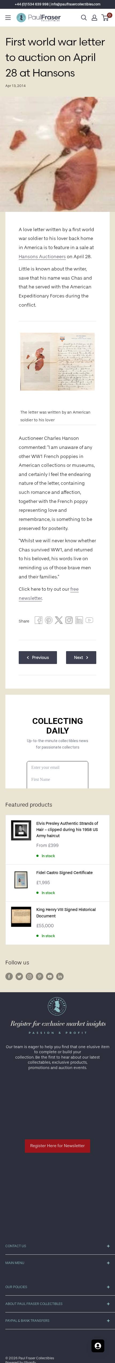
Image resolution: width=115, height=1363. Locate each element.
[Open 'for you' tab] (97, 1345)
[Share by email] (69, 621)
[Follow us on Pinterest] (39, 976)
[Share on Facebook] (38, 621)
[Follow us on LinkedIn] (60, 976)
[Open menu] (8, 18)
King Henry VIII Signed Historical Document (66, 912)
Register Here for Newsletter (57, 1145)
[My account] (94, 18)
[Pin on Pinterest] (48, 621)
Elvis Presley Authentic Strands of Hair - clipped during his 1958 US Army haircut (67, 829)
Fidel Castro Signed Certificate (64, 873)
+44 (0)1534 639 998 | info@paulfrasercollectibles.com (58, 4)
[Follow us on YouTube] (49, 976)
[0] (105, 17)
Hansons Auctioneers (42, 256)
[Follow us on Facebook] (9, 976)
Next (78, 657)
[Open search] (84, 18)
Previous (40, 657)
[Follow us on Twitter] (19, 976)
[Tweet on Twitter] (59, 621)
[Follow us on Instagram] (29, 976)
